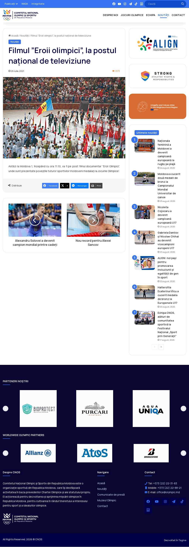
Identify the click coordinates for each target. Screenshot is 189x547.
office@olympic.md (168, 492)
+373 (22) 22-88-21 (170, 487)
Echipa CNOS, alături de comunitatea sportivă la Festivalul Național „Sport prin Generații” (167, 324)
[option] (38, 408)
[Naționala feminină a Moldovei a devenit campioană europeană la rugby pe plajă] (145, 146)
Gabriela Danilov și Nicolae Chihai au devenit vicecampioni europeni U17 (168, 240)
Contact (102, 506)
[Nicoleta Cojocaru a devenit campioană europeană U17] (145, 212)
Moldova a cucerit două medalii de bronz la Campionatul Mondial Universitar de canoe (169, 185)
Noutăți (24, 35)
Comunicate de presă (111, 494)
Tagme (182, 540)
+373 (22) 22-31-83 (165, 483)
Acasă (14, 35)
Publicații (10, 3)
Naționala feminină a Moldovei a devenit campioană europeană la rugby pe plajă (166, 152)
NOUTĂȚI (163, 15)
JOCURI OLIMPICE (132, 15)
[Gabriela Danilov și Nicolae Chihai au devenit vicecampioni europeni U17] (145, 237)
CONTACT (178, 15)
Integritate (38, 3)
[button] (5, 408)
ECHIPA (150, 15)
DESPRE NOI (110, 15)
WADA (24, 3)
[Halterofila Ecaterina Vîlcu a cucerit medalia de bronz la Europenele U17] (145, 292)
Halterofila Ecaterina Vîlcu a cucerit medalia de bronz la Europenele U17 (168, 295)
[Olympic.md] (21, 15)
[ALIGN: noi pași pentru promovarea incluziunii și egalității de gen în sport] (145, 263)
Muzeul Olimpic (106, 500)
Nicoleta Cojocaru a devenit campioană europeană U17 (167, 214)
